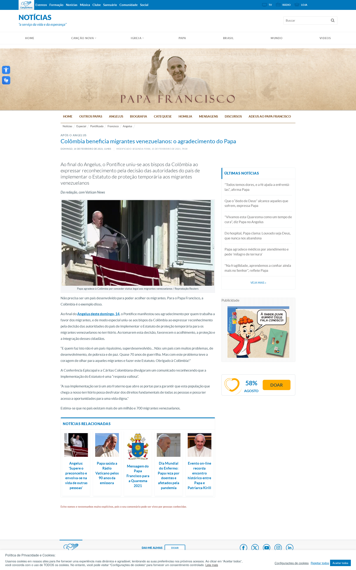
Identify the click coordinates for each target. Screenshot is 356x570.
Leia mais (211, 565)
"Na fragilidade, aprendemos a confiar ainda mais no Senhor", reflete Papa (258, 267)
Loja (304, 4)
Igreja (136, 38)
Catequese (163, 116)
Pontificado (96, 126)
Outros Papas (90, 116)
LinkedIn (289, 548)
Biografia (138, 116)
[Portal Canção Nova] (26, 5)
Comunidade (128, 5)
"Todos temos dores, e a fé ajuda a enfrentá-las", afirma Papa (257, 187)
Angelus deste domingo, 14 (98, 314)
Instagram (278, 548)
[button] (6, 70)
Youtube (266, 548)
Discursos (233, 116)
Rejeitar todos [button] (320, 563)
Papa (182, 38)
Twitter (255, 548)
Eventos (41, 5)
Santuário (110, 5)
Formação (56, 5)
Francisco (113, 126)
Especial (81, 126)
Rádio (286, 4)
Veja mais (258, 282)
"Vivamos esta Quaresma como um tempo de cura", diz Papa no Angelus (258, 219)
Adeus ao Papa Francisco (270, 116)
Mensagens (208, 116)
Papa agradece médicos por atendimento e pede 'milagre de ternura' (257, 251)
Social (144, 5)
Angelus (116, 116)
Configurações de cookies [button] (292, 563)
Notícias (67, 126)
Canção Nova (82, 38)
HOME (29, 38)
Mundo (277, 38)
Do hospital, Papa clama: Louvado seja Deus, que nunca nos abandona (258, 235)
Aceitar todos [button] (340, 563)
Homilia (185, 116)
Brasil (228, 38)
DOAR (175, 548)
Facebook (243, 548)
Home (68, 116)
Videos (325, 38)
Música (85, 5)
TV (270, 4)
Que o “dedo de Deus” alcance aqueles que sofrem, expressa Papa (256, 203)
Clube (97, 5)
